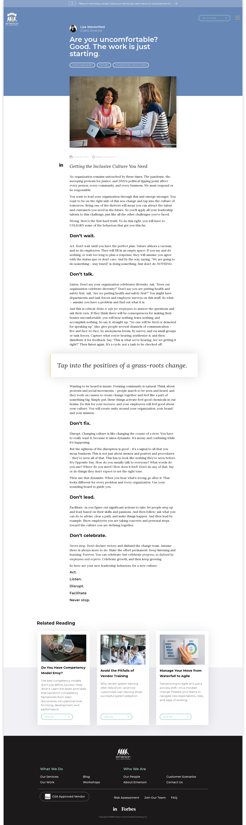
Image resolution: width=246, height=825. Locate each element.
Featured (104, 65)
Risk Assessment (126, 797)
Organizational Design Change (131, 65)
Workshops (91, 782)
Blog (86, 776)
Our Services (49, 776)
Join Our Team (155, 797)
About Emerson (135, 782)
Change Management (82, 65)
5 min (106, 156)
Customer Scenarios (181, 776)
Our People (131, 776)
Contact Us (174, 782)
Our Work (47, 782)
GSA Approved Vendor (68, 796)
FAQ (174, 797)
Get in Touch (209, 18)
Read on (49, 717)
